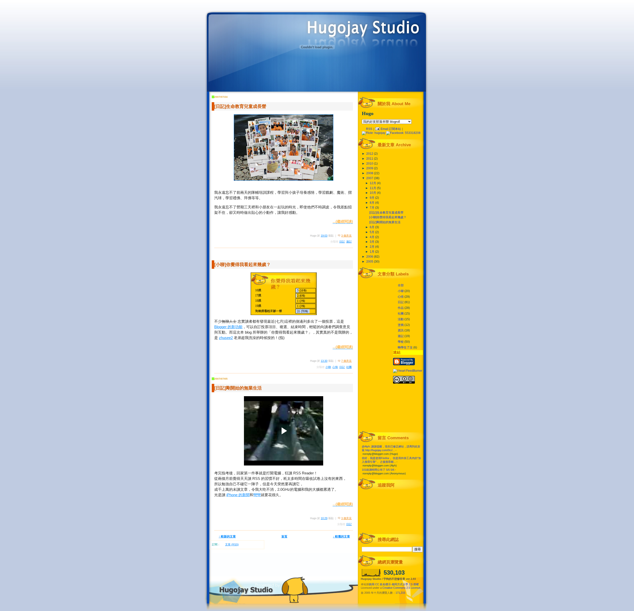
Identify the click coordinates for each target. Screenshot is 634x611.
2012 (370, 153)
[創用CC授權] (404, 382)
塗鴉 (401, 325)
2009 (370, 168)
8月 (372, 202)
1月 (372, 251)
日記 (342, 241)
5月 (372, 232)
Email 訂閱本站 (390, 129)
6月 (372, 227)
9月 (372, 197)
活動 (401, 319)
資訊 (401, 330)
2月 (372, 246)
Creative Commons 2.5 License (401, 587)
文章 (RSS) (232, 544)
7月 (372, 207)
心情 (335, 367)
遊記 (349, 241)
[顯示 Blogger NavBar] (308, 5)
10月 (373, 193)
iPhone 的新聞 (238, 495)
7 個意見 (346, 360)
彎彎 (257, 495)
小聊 (328, 367)
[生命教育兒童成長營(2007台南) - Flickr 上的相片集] (283, 147)
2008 (370, 173)
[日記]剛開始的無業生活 (238, 388)
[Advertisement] (370, 4)
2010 (370, 163)
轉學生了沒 (405, 347)
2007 (370, 178)
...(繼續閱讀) (343, 221)
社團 (349, 367)
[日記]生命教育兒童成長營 (240, 106)
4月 (372, 237)
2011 (370, 158)
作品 (401, 308)
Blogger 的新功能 (228, 327)
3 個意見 (346, 235)
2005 (370, 261)
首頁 (284, 536)
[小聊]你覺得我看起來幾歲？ (242, 264)
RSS (369, 129)
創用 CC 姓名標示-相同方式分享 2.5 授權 (394, 584)
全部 (401, 285)
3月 (372, 242)
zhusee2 (226, 338)
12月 (373, 183)
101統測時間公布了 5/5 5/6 (378, 469)
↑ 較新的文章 (227, 536)
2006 (370, 256)
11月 (373, 188)
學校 (401, 341)
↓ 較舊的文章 (341, 536)
